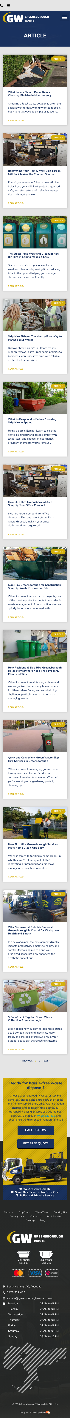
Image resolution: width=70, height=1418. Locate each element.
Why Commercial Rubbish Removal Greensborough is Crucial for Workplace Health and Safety (33, 930)
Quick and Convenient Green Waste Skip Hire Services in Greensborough (33, 759)
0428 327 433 (46, 1116)
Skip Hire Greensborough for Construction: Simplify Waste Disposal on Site (35, 586)
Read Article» (16, 121)
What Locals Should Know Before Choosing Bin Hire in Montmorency (30, 93)
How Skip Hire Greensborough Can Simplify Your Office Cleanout (30, 503)
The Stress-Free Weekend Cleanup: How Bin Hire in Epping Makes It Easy (33, 255)
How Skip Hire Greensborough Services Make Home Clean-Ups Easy (33, 845)
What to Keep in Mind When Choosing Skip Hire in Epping (32, 420)
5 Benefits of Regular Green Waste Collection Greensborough (30, 1018)
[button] (64, 17)
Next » (46, 1060)
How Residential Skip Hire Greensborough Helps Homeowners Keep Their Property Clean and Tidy (35, 671)
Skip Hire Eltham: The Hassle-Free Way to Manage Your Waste (35, 338)
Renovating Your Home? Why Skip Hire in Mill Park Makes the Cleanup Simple (34, 172)
